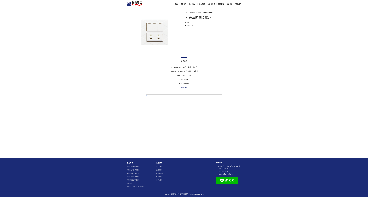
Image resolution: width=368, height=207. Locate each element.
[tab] (184, 60)
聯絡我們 (159, 180)
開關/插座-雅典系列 (133, 180)
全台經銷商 (159, 173)
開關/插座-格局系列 (195, 12)
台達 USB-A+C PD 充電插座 (135, 186)
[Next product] (240, 13)
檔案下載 (159, 176)
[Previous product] (236, 13)
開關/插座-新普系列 (133, 167)
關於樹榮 (159, 167)
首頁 (186, 12)
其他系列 (129, 183)
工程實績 (159, 170)
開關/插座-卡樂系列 (133, 173)
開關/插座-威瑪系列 (133, 176)
